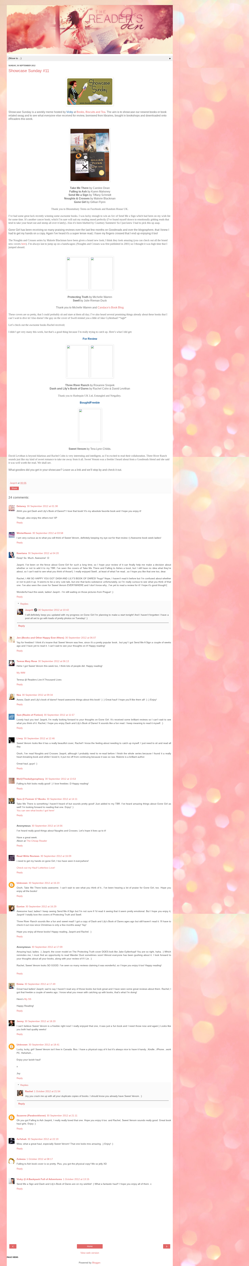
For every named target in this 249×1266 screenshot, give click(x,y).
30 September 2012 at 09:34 (37, 695)
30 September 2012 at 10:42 (53, 610)
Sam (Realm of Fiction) (30, 714)
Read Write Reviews (28, 856)
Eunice (21, 906)
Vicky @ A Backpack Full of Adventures (39, 1179)
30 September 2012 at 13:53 (60, 778)
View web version (89, 1252)
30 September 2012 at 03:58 (47, 533)
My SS (27, 999)
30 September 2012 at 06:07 (80, 637)
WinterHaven (24, 533)
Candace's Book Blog (111, 307)
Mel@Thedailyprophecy (30, 778)
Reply (20, 522)
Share (14, 488)
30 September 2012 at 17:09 (47, 947)
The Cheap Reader (36, 840)
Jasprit (29, 610)
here (23, 243)
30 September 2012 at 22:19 (43, 1139)
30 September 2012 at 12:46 (39, 738)
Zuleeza (21, 1159)
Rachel (29, 1091)
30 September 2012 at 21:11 (62, 1115)
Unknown (22, 883)
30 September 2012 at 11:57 (59, 714)
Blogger (96, 1262)
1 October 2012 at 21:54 (47, 1091)
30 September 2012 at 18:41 (44, 1044)
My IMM (21, 672)
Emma (20, 984)
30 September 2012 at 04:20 (43, 553)
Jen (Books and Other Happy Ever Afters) (40, 637)
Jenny (20, 1021)
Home (90, 1246)
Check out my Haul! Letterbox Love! (36, 867)
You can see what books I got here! (35, 810)
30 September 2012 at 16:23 (44, 883)
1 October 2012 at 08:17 (40, 1159)
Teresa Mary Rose (27, 661)
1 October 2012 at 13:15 (76, 1179)
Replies (24, 603)
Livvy (20, 738)
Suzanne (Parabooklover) (31, 1115)
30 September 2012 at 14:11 (62, 799)
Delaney (21, 506)
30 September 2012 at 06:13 (53, 661)
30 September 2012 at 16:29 (41, 906)
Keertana (22, 553)
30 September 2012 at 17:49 (40, 984)
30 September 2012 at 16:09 (55, 856)
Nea (19, 695)
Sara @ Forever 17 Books (31, 799)
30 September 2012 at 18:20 (40, 1021)
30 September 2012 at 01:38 (42, 506)
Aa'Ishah (22, 1139)
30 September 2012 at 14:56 (47, 825)
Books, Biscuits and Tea (91, 112)
